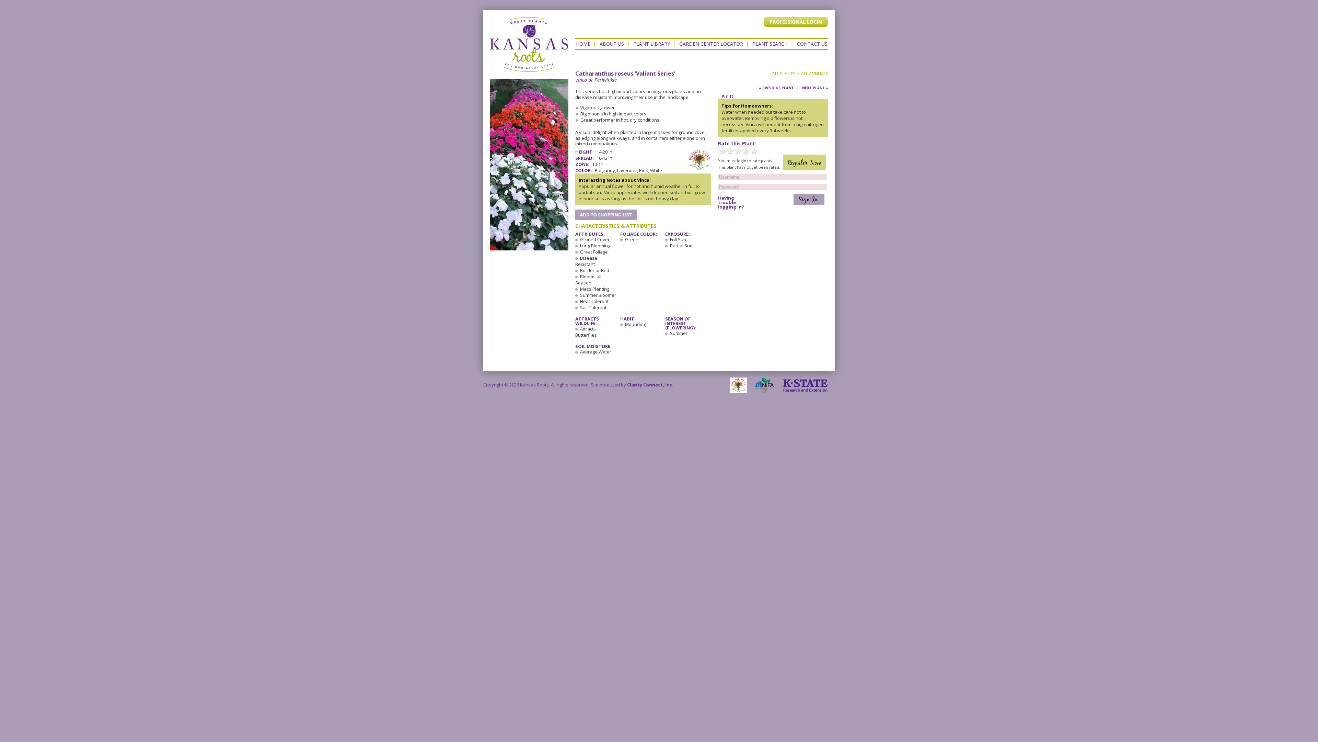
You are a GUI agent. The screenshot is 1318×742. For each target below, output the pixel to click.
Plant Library (651, 44)
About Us (612, 44)
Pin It (727, 96)
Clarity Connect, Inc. (650, 385)
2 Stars (730, 151)
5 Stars (754, 151)
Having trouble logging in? (731, 202)
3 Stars (738, 151)
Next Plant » (815, 88)
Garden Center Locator (711, 44)
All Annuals (814, 74)
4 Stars (746, 151)
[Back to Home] (529, 68)
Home (583, 44)
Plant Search (770, 44)
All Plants (783, 74)
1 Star (722, 151)
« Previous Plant (776, 88)
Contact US (812, 44)
